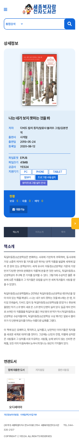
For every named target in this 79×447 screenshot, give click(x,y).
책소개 (16, 232)
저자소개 (39, 232)
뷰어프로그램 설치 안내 (33, 182)
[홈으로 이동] (39, 9)
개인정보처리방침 (11, 414)
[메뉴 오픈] (75, 223)
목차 (63, 232)
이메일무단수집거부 (28, 414)
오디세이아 (15, 407)
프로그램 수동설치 (47, 177)
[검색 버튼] (69, 24)
